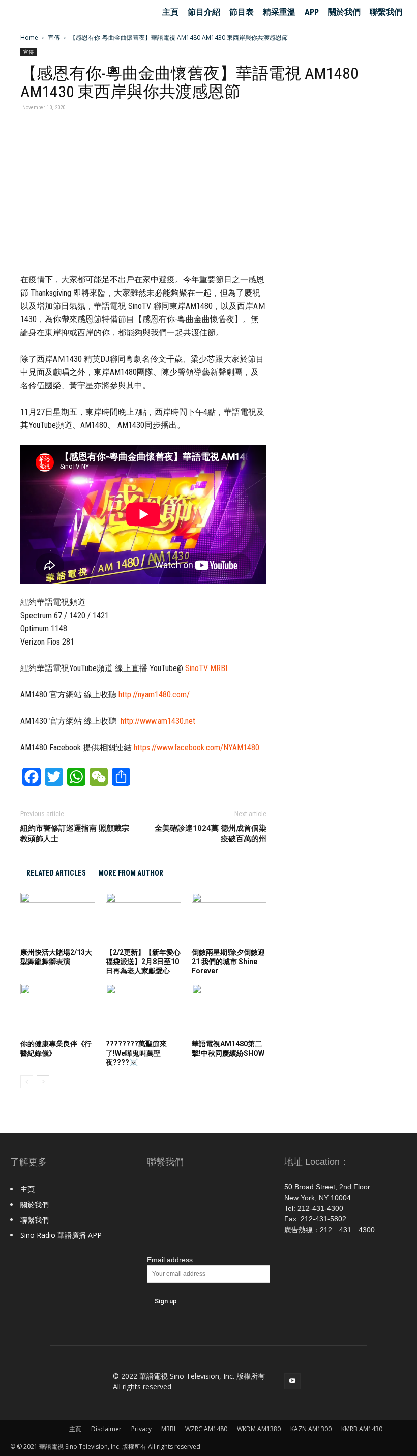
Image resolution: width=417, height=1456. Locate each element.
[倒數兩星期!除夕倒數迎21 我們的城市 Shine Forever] (229, 918)
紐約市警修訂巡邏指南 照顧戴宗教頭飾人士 (74, 833)
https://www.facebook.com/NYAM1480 (196, 747)
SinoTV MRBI (206, 668)
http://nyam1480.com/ (154, 695)
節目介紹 (204, 12)
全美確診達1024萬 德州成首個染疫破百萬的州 (210, 833)
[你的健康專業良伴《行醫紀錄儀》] (57, 1009)
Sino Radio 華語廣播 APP (61, 1235)
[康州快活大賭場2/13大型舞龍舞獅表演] (57, 918)
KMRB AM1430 (361, 1428)
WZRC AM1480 (206, 1428)
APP (312, 12)
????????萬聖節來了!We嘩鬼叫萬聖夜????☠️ (136, 1053)
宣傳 (54, 37)
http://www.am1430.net (158, 721)
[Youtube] (292, 1381)
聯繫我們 (386, 12)
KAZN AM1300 (311, 1428)
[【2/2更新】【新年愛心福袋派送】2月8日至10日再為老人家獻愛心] (143, 918)
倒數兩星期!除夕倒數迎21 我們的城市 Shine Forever (228, 961)
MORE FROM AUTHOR (130, 873)
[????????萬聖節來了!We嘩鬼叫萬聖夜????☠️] (143, 1009)
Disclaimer (106, 1428)
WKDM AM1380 (259, 1428)
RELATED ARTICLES (56, 873)
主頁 (170, 12)
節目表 (241, 12)
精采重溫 (279, 12)
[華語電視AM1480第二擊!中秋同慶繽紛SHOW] (229, 1009)
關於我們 (344, 12)
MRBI (168, 1428)
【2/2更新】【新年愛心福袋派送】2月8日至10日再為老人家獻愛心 (143, 961)
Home (29, 37)
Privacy (141, 1428)
